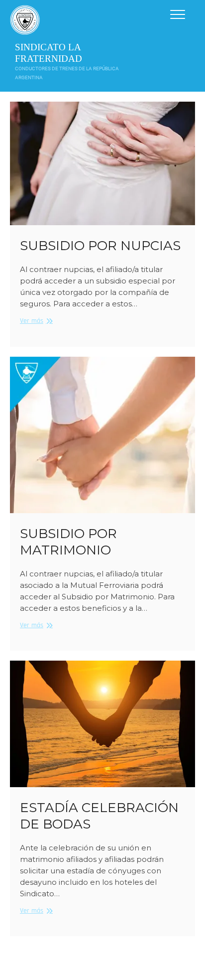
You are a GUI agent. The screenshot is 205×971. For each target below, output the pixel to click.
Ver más (35, 321)
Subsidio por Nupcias (100, 246)
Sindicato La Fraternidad (48, 53)
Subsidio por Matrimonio (68, 542)
